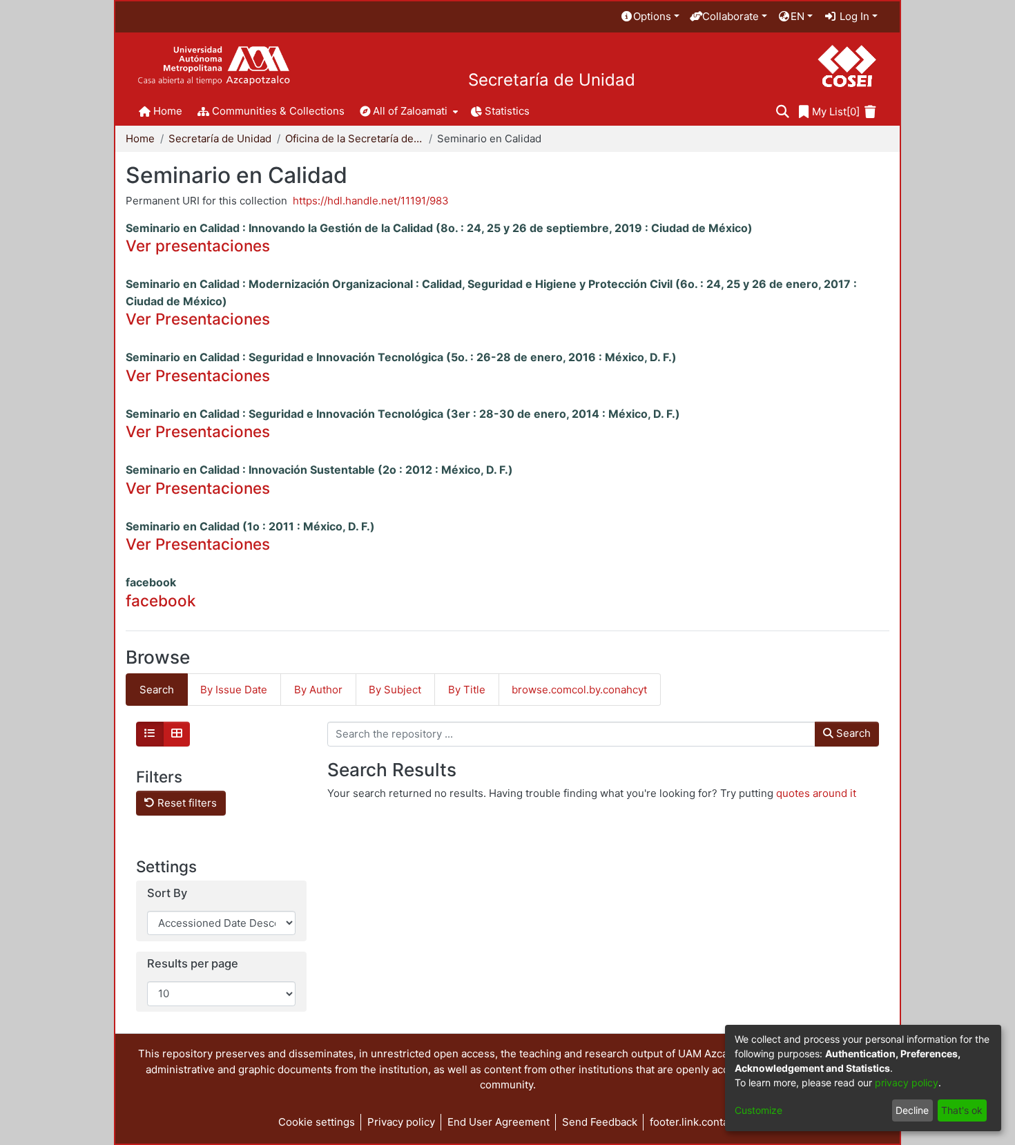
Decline (912, 1110)
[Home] (213, 66)
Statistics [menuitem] (507, 110)
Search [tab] (156, 689)
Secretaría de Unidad (551, 80)
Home (140, 138)
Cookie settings (316, 1121)
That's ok (962, 1110)
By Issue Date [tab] (233, 689)
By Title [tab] (466, 689)
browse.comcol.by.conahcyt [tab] (579, 689)
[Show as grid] (177, 734)
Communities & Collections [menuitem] (278, 110)
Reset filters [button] (186, 802)
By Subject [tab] (395, 689)
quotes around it (816, 793)
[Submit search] (783, 112)
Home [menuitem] (167, 110)
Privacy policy (401, 1121)
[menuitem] (649, 17)
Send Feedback (599, 1121)
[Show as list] (150, 734)
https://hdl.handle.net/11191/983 (371, 200)
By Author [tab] (318, 689)
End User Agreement (498, 1121)
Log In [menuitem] (853, 16)
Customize (758, 1110)
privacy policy (906, 1082)
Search (852, 733)
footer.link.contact (693, 1121)
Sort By (167, 893)
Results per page (192, 963)
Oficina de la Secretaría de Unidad (354, 138)
